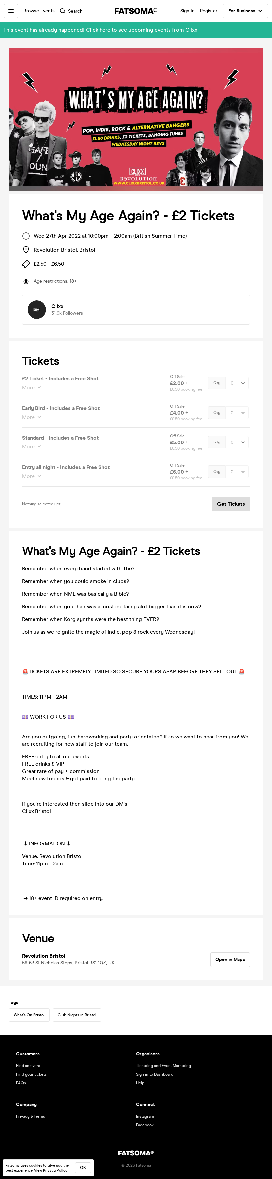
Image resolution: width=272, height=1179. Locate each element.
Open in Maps (230, 959)
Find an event (28, 1065)
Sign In (187, 11)
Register (208, 11)
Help (140, 1083)
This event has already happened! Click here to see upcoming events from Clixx (100, 30)
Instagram (145, 1116)
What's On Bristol (29, 1015)
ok (83, 1167)
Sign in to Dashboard (154, 1074)
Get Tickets (231, 504)
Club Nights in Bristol (77, 1015)
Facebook (145, 1125)
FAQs (21, 1083)
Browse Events (39, 11)
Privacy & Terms (30, 1116)
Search (75, 11)
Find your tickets (31, 1074)
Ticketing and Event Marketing (163, 1065)
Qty (216, 383)
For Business (241, 11)
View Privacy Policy (50, 1170)
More (28, 387)
